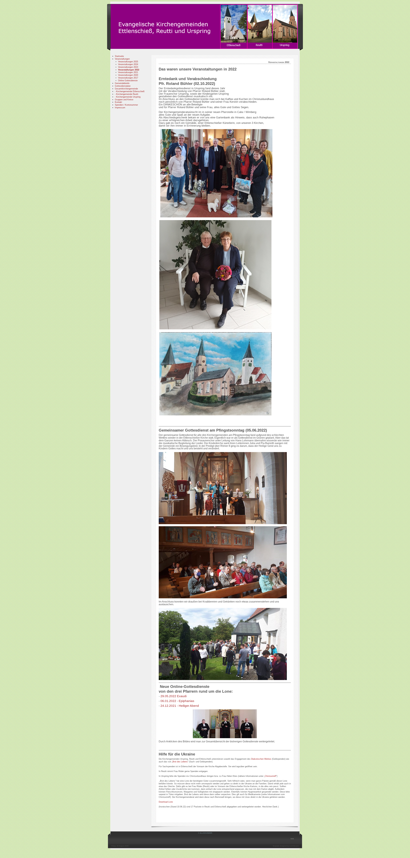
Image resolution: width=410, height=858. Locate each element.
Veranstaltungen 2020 (128, 75)
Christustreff (270, 776)
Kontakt (118, 102)
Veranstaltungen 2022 (128, 70)
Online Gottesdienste (128, 80)
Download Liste (166, 802)
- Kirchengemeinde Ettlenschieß (129, 91)
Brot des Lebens (180, 761)
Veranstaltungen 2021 (128, 72)
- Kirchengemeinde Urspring (127, 97)
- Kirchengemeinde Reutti (126, 94)
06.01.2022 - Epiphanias (177, 701)
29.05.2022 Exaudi (173, 696)
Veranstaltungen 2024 (128, 64)
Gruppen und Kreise (124, 99)
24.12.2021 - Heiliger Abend (179, 705)
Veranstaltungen (122, 59)
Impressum (120, 107)
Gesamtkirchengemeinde (126, 88)
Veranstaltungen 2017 (128, 78)
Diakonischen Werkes (261, 759)
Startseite (119, 56)
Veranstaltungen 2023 (128, 67)
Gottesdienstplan (123, 86)
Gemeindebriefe (122, 83)
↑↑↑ (292, 838)
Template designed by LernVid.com (286, 846)
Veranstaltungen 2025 (128, 61)
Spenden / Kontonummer (126, 105)
